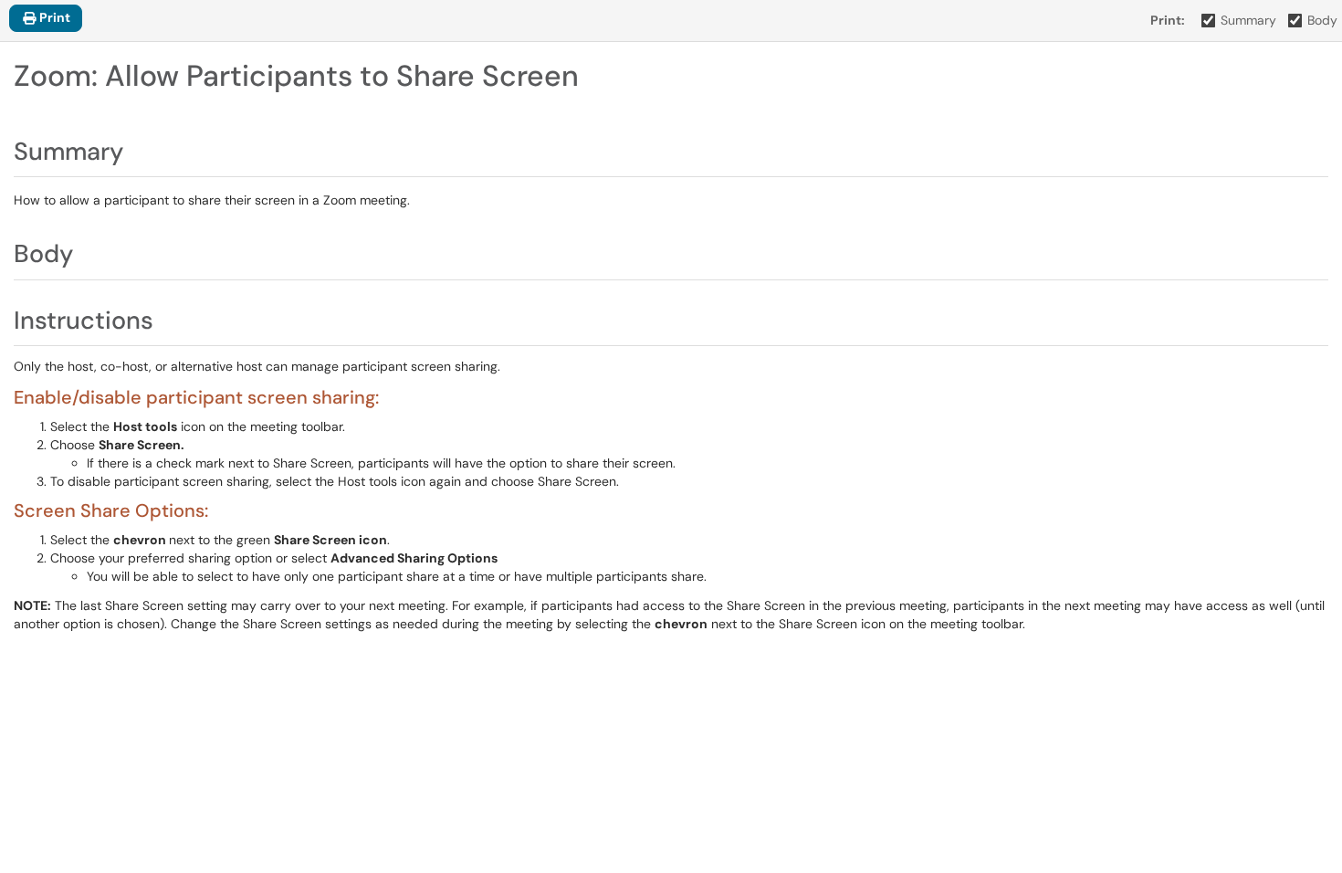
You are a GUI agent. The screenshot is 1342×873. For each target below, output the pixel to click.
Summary (1248, 20)
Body (1322, 20)
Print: (1167, 20)
